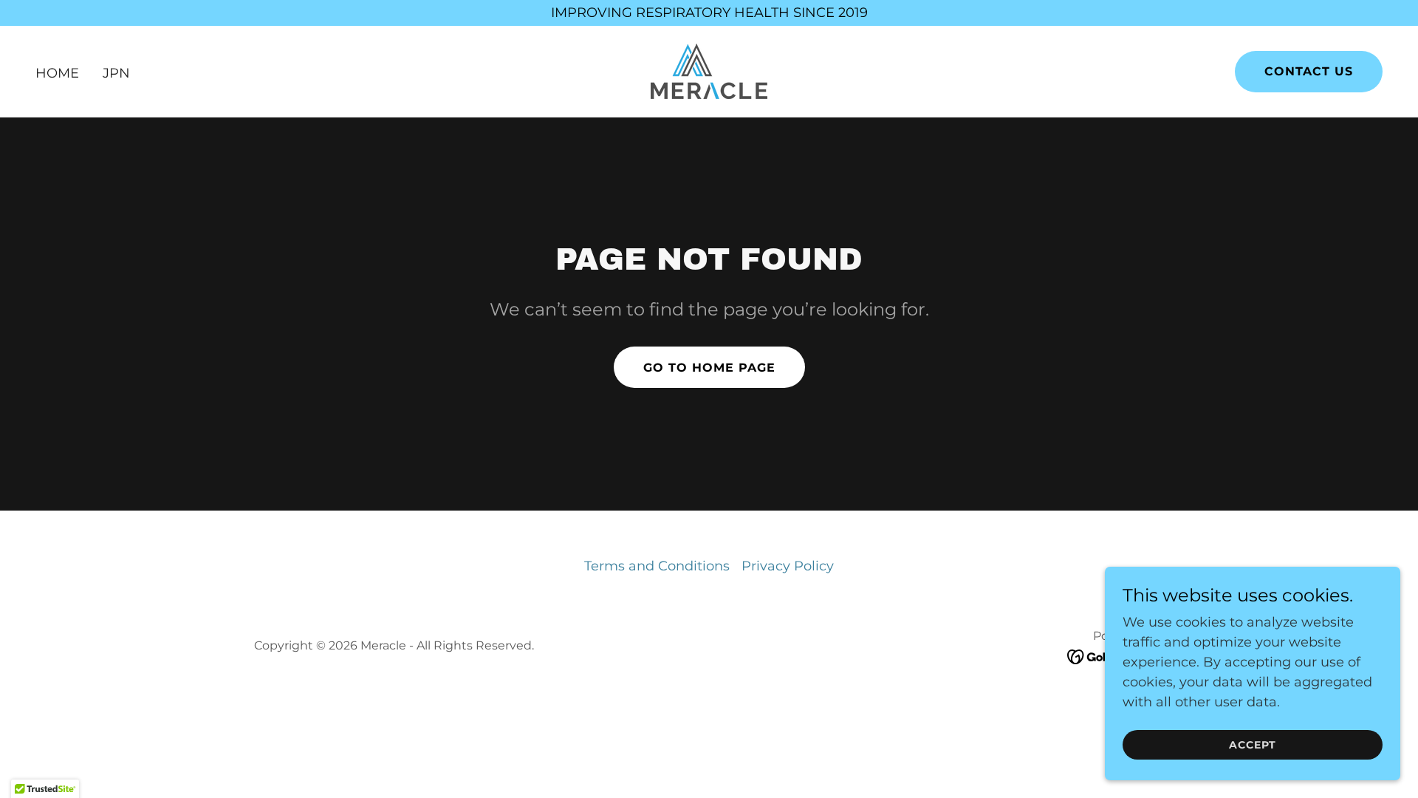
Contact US (1308, 71)
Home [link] (57, 73)
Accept (1252, 744)
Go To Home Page (709, 368)
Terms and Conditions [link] (657, 566)
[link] (709, 70)
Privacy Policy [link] (787, 566)
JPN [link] (116, 73)
